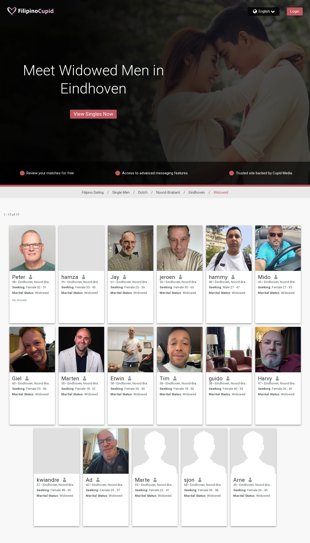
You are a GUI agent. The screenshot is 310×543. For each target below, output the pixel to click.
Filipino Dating (93, 192)
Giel (17, 378)
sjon (189, 480)
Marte (142, 480)
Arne (239, 480)
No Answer (19, 300)
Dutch (142, 192)
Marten (70, 378)
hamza (69, 277)
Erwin (117, 378)
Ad (89, 480)
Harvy (265, 378)
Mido (264, 277)
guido (216, 378)
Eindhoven (197, 192)
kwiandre (48, 480)
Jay (114, 277)
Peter (18, 277)
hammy (218, 277)
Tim (165, 378)
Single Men (121, 192)
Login (294, 11)
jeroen (167, 277)
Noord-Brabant (168, 192)
